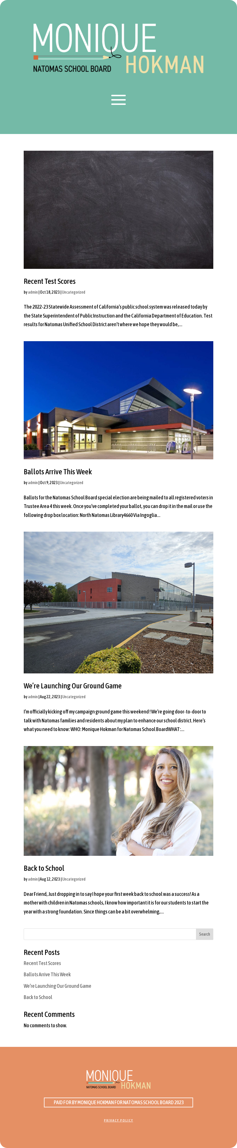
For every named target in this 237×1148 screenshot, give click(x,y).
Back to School (44, 868)
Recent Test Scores (50, 281)
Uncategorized (73, 292)
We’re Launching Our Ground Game (73, 685)
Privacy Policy (118, 1120)
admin (33, 292)
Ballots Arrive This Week (58, 471)
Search (204, 934)
